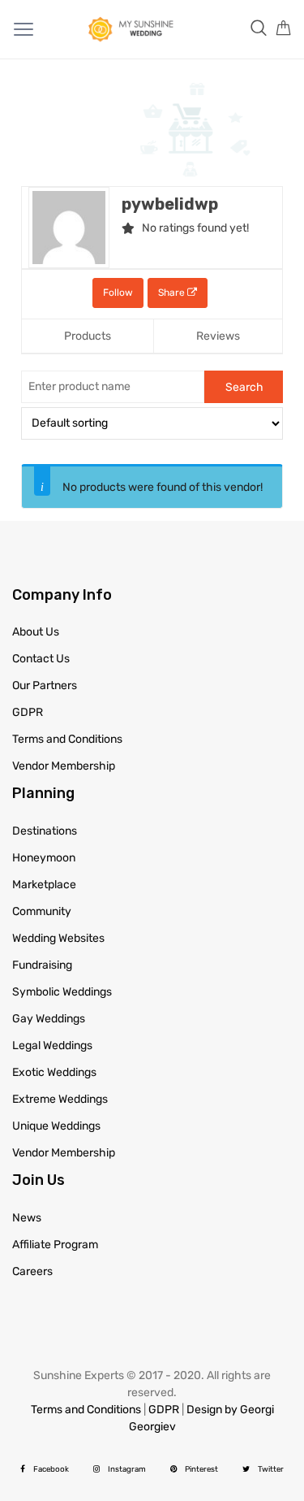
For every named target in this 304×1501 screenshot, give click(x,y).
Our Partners (44, 685)
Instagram (127, 1468)
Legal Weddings (52, 1045)
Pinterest (201, 1468)
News (26, 1218)
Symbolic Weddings (62, 992)
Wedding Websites (58, 938)
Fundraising (42, 965)
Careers (32, 1271)
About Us (35, 632)
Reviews (218, 336)
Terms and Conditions (67, 739)
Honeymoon (43, 858)
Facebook (51, 1468)
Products (87, 336)
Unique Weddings (56, 1126)
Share (172, 292)
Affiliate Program (55, 1245)
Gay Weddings (48, 1019)
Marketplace (44, 884)
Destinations (44, 831)
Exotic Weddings (54, 1072)
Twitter (271, 1468)
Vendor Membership (63, 766)
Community (41, 911)
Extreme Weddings (60, 1099)
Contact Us (41, 659)
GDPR (27, 712)
